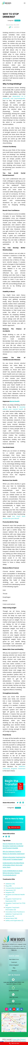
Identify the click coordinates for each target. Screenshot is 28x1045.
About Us (14, 970)
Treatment (14, 962)
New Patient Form (14, 959)
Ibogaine (9, 892)
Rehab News (17, 20)
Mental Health (15, 401)
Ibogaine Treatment (18, 769)
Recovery (9, 916)
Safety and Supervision (14, 920)
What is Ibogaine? (14, 965)
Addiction (10, 884)
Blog (8, 886)
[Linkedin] (23, 802)
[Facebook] (21, 802)
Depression (10, 890)
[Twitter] (18, 802)
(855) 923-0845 (13, 997)
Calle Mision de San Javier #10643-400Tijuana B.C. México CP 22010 (13, 983)
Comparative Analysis (14, 888)
